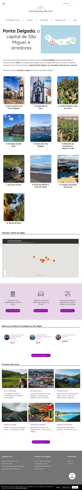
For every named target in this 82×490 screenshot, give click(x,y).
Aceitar (75, 487)
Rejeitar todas (66, 487)
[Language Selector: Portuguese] (5, 3)
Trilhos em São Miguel (10, 391)
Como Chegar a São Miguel (43, 461)
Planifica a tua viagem (10, 424)
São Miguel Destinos (36, 391)
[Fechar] (80, 487)
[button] (12, 20)
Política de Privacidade (21, 488)
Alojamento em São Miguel (38, 424)
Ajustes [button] (58, 487)
